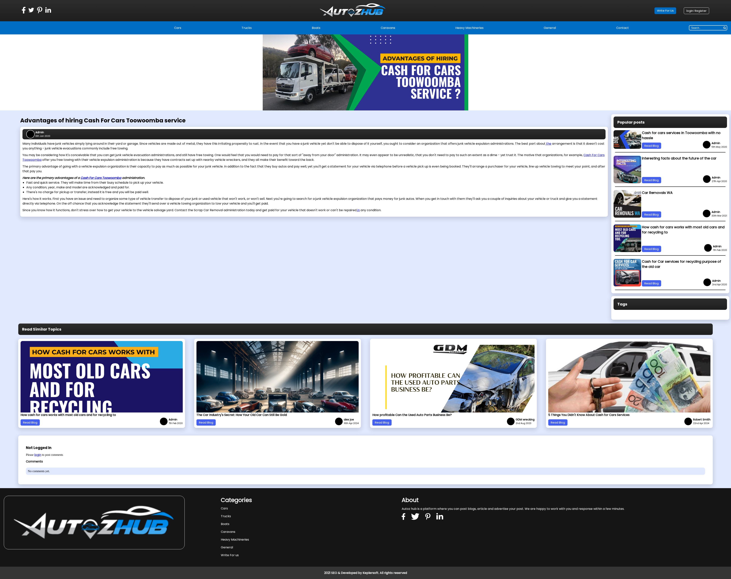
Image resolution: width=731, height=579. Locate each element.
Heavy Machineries (469, 28)
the (548, 143)
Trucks (247, 28)
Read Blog (651, 146)
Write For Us (665, 11)
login (689, 11)
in (358, 210)
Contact (622, 28)
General (550, 28)
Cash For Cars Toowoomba (101, 178)
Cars (177, 28)
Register (700, 11)
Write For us (230, 555)
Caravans (388, 28)
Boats (316, 28)
